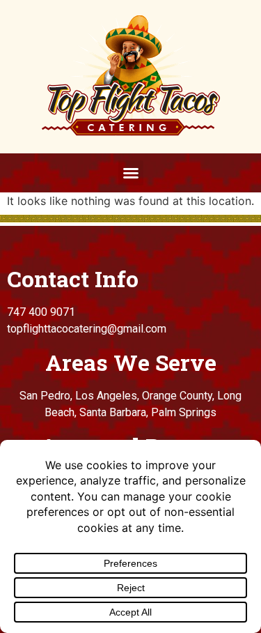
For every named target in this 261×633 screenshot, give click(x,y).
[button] (130, 172)
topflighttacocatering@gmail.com (86, 328)
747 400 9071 (41, 312)
